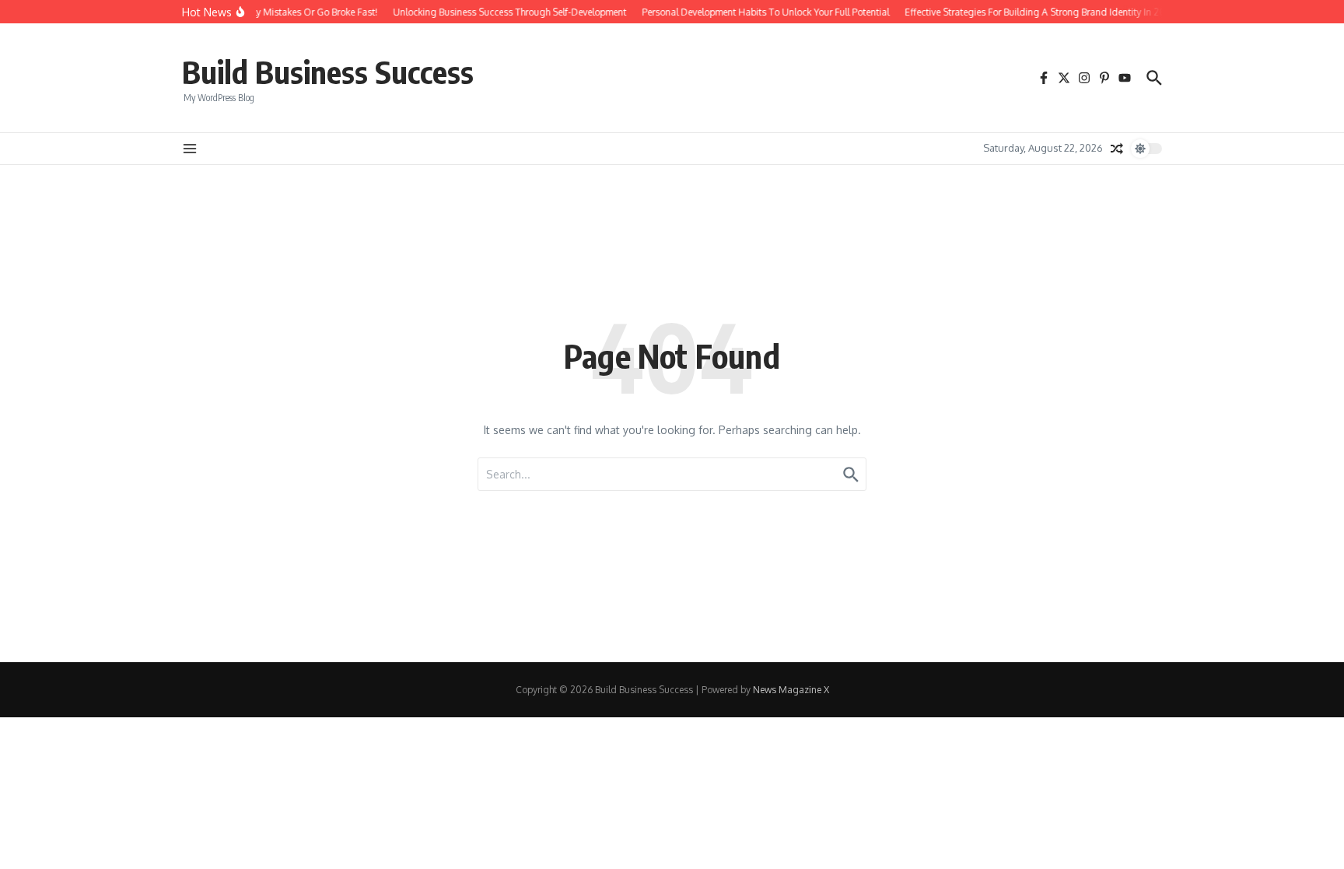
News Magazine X (791, 690)
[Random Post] (1117, 148)
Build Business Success (328, 71)
